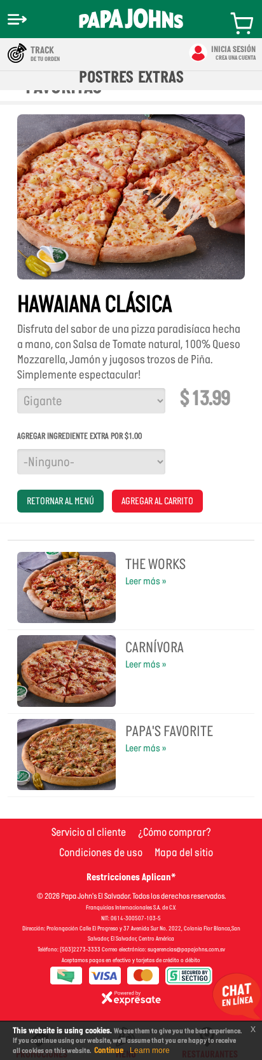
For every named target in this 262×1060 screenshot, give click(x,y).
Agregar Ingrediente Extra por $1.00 (79, 436)
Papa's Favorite (169, 731)
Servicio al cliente (89, 832)
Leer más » (145, 580)
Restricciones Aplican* (131, 876)
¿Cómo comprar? (174, 832)
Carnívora (154, 647)
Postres (106, 76)
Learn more (150, 1050)
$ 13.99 (205, 398)
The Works (155, 564)
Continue (108, 1050)
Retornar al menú (60, 500)
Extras (161, 76)
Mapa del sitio (184, 852)
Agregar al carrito (157, 500)
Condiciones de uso (100, 852)
